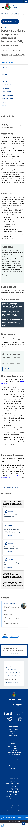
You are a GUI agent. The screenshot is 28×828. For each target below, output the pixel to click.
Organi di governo (13, 731)
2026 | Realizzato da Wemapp (14, 821)
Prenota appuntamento (13, 805)
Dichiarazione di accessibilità (13, 811)
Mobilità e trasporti (13, 758)
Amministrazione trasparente (13, 783)
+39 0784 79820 (13, 794)
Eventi (13, 775)
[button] (26, 1)
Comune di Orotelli (16, 7)
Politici (13, 737)
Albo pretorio (13, 781)
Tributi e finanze (13, 762)
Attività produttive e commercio (13, 752)
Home (2, 13)
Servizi (6, 13)
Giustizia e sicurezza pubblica (13, 760)
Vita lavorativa (13, 750)
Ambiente (13, 764)
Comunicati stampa (13, 773)
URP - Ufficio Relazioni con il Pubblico (13, 800)
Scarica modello (8, 535)
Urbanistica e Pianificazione (13, 754)
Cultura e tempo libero (13, 748)
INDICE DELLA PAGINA (7, 62)
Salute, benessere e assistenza (13, 766)
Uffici (13, 733)
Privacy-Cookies (5, 817)
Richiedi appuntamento (11, 369)
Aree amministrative (13, 729)
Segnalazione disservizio (13, 809)
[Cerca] (25, 6)
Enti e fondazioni (13, 735)
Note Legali (12, 817)
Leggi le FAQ (13, 807)
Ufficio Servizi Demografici (10, 603)
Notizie (13, 771)
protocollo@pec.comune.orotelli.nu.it (13, 796)
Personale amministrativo (13, 739)
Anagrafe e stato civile (14, 13)
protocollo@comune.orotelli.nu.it (13, 798)
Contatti (13, 786)
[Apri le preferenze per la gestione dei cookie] (2, 825)
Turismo (13, 756)
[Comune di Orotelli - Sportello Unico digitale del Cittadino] (8, 6)
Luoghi (13, 741)
